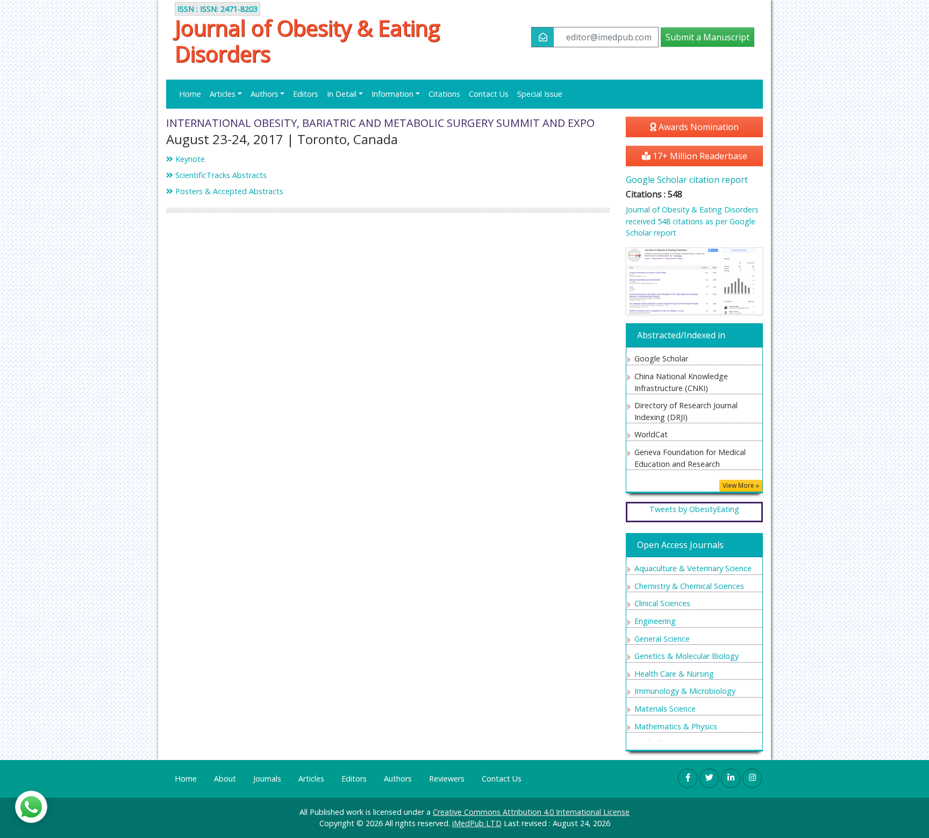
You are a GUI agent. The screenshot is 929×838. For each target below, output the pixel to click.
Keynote (189, 159)
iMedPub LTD (477, 823)
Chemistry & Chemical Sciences (689, 586)
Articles (311, 778)
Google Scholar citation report (687, 180)
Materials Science (665, 709)
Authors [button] (264, 94)
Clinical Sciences (662, 603)
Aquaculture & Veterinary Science (693, 568)
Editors (305, 94)
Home (190, 94)
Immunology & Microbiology (684, 691)
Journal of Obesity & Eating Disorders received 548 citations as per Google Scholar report (692, 221)
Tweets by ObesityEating (694, 509)
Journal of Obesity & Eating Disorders (307, 41)
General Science (662, 639)
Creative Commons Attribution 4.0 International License (531, 812)
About (225, 778)
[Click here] (694, 281)
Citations (444, 94)
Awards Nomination (697, 127)
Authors (398, 778)
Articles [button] (222, 94)
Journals (267, 778)
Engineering (655, 621)
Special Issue (539, 94)
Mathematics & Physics (675, 726)
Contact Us (489, 94)
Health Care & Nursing (674, 674)
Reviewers (446, 778)
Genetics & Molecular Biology (686, 656)
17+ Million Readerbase (699, 156)
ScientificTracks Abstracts (220, 175)
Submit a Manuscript (707, 37)
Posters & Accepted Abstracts (228, 191)
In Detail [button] (341, 94)
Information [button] (392, 94)
